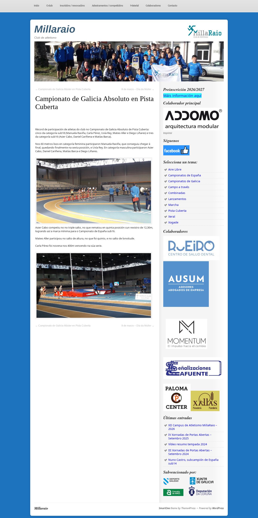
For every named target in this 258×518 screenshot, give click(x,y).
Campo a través (178, 187)
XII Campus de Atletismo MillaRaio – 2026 (192, 427)
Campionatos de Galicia (184, 181)
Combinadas (176, 193)
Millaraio (54, 29)
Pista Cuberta (177, 211)
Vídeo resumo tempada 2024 (187, 444)
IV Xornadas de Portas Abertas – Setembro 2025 (189, 436)
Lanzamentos (177, 199)
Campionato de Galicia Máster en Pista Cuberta (63, 89)
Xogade (173, 222)
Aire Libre (174, 169)
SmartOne (164, 508)
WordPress (218, 508)
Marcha (173, 205)
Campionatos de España (184, 175)
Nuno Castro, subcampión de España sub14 (193, 461)
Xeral (171, 216)
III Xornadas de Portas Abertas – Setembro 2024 (190, 452)
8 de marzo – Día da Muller (138, 89)
